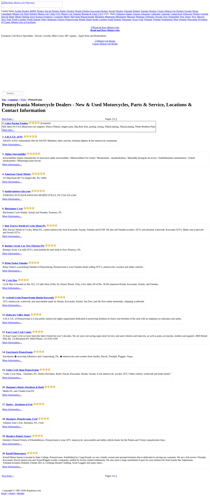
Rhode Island (85, 19)
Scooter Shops (191, 11)
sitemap (20, 493)
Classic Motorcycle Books (105, 44)
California (155, 14)
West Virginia (180, 19)
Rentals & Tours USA (92, 14)
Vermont (148, 19)
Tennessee (127, 19)
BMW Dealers (37, 11)
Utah (141, 19)
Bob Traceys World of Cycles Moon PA (25, 226)
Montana (140, 16)
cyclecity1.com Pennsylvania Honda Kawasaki (30, 297)
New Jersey (185, 16)
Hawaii (4, 16)
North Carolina (19, 19)
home (4, 493)
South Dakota (114, 19)
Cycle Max (11, 280)
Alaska (128, 14)
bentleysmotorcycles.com (17, 191)
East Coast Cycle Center (19, 332)
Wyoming (202, 19)
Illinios (18, 16)
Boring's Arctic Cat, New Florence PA (24, 246)
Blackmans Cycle (14, 208)
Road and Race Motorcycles (105, 30)
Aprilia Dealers (22, 11)
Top (4, 99)
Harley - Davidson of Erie (19, 404)
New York (6, 19)
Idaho (11, 16)
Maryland (75, 16)
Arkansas (145, 14)
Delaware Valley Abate (18, 315)
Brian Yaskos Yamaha (16, 263)
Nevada (158, 16)
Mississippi (120, 16)
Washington (167, 19)
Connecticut (176, 14)
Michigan (99, 16)
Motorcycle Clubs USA (49, 14)
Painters (33, 14)
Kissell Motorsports (16, 453)
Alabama (120, 14)
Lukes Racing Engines (16, 123)
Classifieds (6, 14)
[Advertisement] (93, 69)
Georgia (204, 14)
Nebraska (149, 16)
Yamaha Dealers (149, 11)
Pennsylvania (71, 19)
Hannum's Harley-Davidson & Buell (25, 387)
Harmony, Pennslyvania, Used (21, 419)
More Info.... (8, 130)
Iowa (32, 16)
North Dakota (33, 19)
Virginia (157, 19)
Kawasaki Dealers (99, 11)
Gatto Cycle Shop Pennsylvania (22, 370)
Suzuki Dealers (116, 11)
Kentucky (48, 16)
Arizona (136, 14)
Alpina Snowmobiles (15, 154)
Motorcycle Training (71, 14)
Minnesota (110, 16)
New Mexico (198, 16)
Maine (67, 16)
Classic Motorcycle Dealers (170, 11)
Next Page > (8, 119)
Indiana (26, 16)
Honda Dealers (82, 11)
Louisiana (58, 16)
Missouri (131, 16)
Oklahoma (52, 19)
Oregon (61, 19)
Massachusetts (87, 16)
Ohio (43, 19)
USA (23, 99)
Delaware (187, 14)
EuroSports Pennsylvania (19, 352)
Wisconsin (192, 19)
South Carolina (99, 19)
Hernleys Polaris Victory (18, 436)
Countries (13, 99)
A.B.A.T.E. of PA (14, 137)
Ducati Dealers (52, 11)
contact (11, 493)
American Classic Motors (18, 174)
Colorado (165, 14)
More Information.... (12, 144)
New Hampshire (171, 16)
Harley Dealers (67, 11)
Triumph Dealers (132, 11)
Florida (196, 14)
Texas (135, 19)
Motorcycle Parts (20, 14)
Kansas (39, 16)
